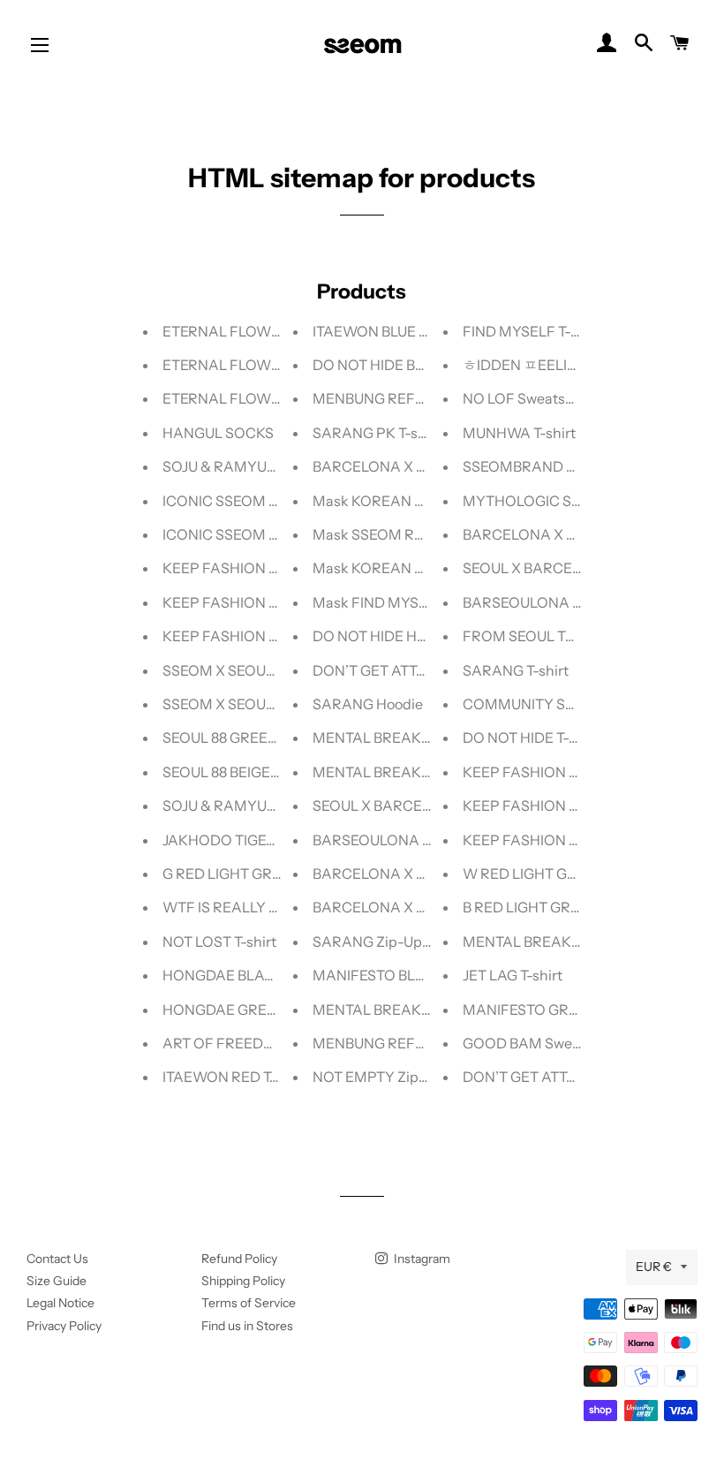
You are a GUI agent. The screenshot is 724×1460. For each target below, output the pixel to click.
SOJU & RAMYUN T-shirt (242, 805)
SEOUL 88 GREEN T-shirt (242, 737)
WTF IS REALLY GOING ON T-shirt (273, 907)
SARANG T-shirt (516, 670)
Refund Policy (239, 1259)
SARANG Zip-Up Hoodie (392, 941)
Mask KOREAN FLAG (382, 501)
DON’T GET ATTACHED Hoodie (564, 1077)
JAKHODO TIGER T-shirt (241, 840)
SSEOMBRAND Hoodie (538, 466)
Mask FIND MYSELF (378, 602)
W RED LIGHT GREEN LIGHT (556, 873)
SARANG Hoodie (368, 704)
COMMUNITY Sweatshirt (545, 704)
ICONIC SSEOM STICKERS (249, 501)
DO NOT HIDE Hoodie (383, 636)
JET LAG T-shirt (512, 975)
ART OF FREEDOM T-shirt (247, 1043)
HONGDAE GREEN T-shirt (246, 1009)
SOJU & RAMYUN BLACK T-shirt (267, 466)
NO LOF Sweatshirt (525, 398)
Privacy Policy (64, 1326)
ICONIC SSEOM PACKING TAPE (266, 534)
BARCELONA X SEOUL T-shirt (410, 466)
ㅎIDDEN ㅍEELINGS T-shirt (552, 365)
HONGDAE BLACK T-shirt (245, 975)
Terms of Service (248, 1303)
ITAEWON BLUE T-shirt (387, 331)
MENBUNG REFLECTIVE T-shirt (415, 1043)
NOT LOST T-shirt (219, 941)
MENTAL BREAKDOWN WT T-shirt (576, 941)
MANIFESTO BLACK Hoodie (403, 975)
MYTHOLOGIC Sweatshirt (548, 501)
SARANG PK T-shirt (377, 433)
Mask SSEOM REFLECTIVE (401, 534)
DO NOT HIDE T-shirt (531, 737)
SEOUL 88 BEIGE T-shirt (238, 772)
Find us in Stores (247, 1326)
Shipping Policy (243, 1281)
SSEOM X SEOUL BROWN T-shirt (269, 704)
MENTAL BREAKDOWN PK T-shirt (424, 772)
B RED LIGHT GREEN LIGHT (553, 907)
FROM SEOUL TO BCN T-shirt (558, 636)
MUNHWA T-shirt (519, 433)
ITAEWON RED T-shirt (233, 1077)
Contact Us (57, 1259)
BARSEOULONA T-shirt (388, 840)
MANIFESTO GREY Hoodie (550, 1009)
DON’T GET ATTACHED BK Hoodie (425, 670)
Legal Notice (60, 1303)
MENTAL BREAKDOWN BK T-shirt (423, 1009)
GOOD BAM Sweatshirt (539, 1043)
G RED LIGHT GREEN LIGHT (253, 873)
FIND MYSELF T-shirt (531, 331)
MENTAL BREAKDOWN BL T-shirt (422, 737)
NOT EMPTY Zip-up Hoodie (402, 1077)
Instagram (420, 1259)
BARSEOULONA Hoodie (541, 602)
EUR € (654, 1267)
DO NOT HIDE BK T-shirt (391, 365)
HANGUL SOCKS (218, 433)
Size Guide (56, 1281)
